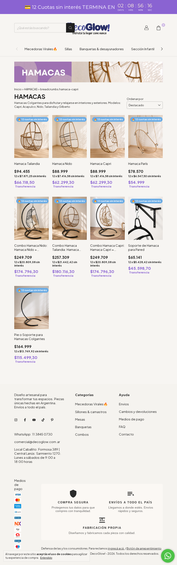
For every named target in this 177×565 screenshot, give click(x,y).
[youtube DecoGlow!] (34, 420)
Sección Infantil (142, 49)
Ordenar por (135, 99)
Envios (124, 404)
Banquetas (83, 427)
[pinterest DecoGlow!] (52, 420)
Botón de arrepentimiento (143, 548)
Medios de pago (131, 419)
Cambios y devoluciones (138, 411)
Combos (82, 434)
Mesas (80, 419)
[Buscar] (70, 28)
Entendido (46, 557)
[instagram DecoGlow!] (15, 420)
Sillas (68, 49)
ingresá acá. (116, 548)
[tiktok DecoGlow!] (43, 420)
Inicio (18, 89)
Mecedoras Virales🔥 (41, 49)
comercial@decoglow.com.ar (37, 442)
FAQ (122, 427)
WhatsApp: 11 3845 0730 (33, 434)
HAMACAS (31, 89)
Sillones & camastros (91, 412)
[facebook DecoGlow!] (25, 420)
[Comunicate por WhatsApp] (168, 556)
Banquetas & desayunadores (102, 49)
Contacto (126, 434)
